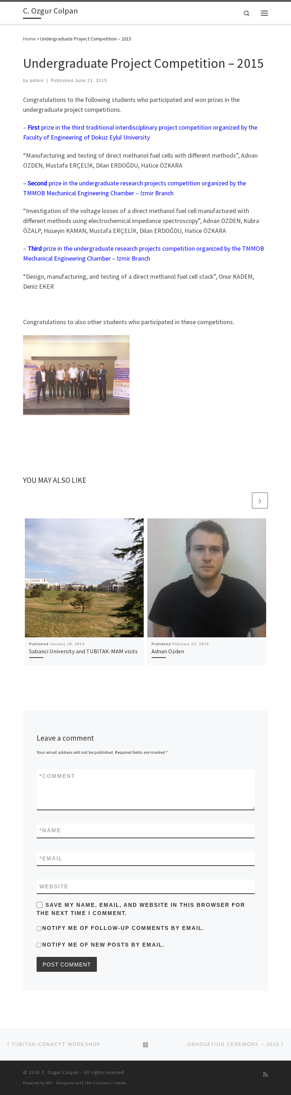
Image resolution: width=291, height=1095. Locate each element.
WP (49, 1082)
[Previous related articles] (243, 500)
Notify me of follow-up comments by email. (123, 928)
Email (50, 858)
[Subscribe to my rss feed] (265, 1074)
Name (50, 830)
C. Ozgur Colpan (60, 1072)
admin (37, 80)
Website (53, 886)
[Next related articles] (260, 500)
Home (29, 39)
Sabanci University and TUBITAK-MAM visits (83, 651)
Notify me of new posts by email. (103, 945)
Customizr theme (109, 1082)
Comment (57, 776)
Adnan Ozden (168, 651)
